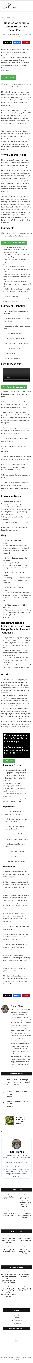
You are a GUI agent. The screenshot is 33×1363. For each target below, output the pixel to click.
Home (3, 16)
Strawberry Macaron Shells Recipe (24, 1251)
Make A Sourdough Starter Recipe (24, 1290)
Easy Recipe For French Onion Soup (8, 1250)
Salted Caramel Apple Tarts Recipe (24, 1239)
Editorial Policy (16, 1320)
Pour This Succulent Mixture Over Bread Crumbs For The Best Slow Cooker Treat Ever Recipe (8, 1278)
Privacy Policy (16, 1323)
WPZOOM (16, 1359)
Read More (16, 1176)
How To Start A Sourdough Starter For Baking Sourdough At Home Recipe (18, 1082)
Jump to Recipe (8, 77)
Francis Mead (14, 34)
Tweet (9, 42)
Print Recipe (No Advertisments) (14, 243)
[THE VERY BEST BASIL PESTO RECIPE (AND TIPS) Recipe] (9, 1120)
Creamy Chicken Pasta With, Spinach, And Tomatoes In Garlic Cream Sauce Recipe (24, 1201)
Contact (16, 1318)
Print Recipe (9, 761)
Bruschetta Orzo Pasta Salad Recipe (8, 1198)
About (16, 1315)
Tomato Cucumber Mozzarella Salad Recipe (8, 1240)
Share (18, 42)
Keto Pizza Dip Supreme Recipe (8, 1214)
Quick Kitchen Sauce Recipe (24, 1275)
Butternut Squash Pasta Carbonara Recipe (24, 1215)
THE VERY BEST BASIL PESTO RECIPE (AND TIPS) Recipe (21, 1120)
